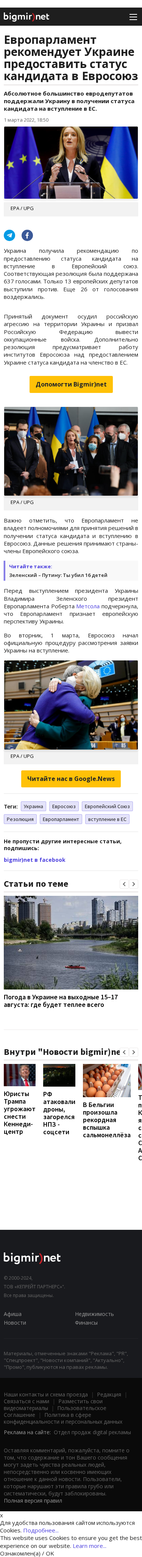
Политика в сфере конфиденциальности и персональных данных (63, 1418)
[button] (124, 884)
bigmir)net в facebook (35, 859)
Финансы (86, 1322)
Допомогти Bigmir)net (71, 384)
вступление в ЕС (107, 819)
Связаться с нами (26, 1401)
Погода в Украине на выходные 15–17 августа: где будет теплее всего (61, 1001)
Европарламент (61, 819)
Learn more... (89, 1545)
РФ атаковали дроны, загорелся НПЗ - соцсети (59, 1113)
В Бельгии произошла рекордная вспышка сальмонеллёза (107, 1119)
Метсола (88, 606)
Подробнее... (41, 1530)
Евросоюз (64, 806)
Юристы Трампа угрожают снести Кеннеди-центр (20, 1112)
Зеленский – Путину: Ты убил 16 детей (58, 575)
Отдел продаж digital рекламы (92, 1432)
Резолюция (20, 819)
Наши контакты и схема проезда (46, 1394)
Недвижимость (94, 1313)
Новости (15, 1322)
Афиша (13, 1313)
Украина (33, 806)
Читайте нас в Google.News (71, 779)
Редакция (109, 1394)
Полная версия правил (33, 1500)
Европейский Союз (107, 806)
